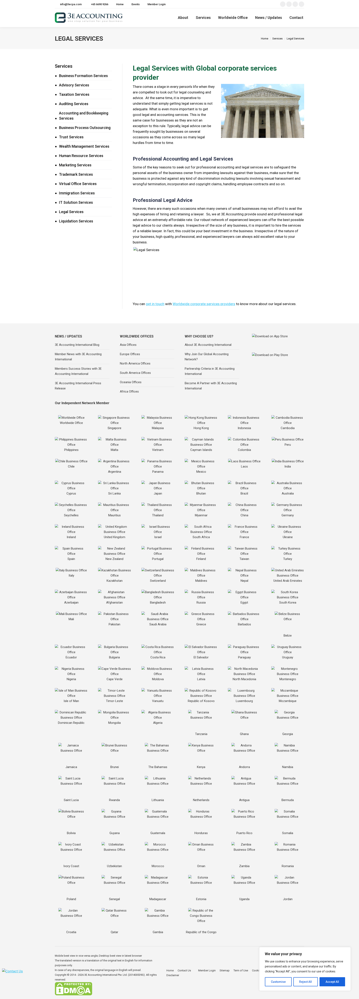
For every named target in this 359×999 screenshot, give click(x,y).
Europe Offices (130, 354)
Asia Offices (128, 345)
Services (64, 66)
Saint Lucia (71, 800)
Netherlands (201, 800)
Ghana (244, 734)
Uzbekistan (114, 866)
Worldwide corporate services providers (204, 304)
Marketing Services (75, 165)
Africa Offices (129, 391)
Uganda (244, 899)
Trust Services (71, 137)
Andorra (244, 767)
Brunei (114, 767)
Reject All (305, 981)
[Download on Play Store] (277, 359)
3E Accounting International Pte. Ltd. (105, 974)
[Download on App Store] (277, 342)
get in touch (155, 304)
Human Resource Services (81, 155)
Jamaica (71, 767)
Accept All (332, 981)
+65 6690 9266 (99, 4)
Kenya (201, 767)
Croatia (71, 932)
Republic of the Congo (201, 932)
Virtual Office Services (78, 184)
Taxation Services (74, 94)
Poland (71, 899)
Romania (288, 866)
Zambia (244, 866)
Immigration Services (77, 193)
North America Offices (135, 363)
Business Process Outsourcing (85, 127)
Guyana (114, 833)
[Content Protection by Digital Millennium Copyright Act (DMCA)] (73, 994)
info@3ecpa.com (71, 4)
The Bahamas (157, 767)
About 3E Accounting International (208, 345)
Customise (278, 981)
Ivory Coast (71, 866)
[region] (305, 969)
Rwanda (114, 800)
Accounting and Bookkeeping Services (83, 115)
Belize (288, 635)
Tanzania (201, 734)
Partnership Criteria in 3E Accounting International (210, 371)
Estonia (201, 899)
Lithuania (158, 800)
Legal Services (71, 212)
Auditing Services (73, 104)
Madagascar (157, 899)
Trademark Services (76, 174)
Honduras (201, 833)
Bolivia (71, 833)
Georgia (287, 734)
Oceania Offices (130, 382)
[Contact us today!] (12, 971)
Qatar (114, 932)
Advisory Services (74, 85)
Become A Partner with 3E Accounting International (211, 385)
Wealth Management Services (84, 146)
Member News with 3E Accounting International (78, 356)
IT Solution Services (76, 202)
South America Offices (135, 373)
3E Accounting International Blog (77, 345)
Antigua (244, 800)
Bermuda (288, 800)
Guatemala (157, 833)
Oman (201, 866)
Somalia (287, 833)
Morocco (158, 866)
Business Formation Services (83, 76)
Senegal (114, 899)
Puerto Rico (244, 833)
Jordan (288, 899)
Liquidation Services (76, 221)
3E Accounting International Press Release (78, 385)
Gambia (158, 932)
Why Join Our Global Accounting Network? (207, 356)
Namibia (287, 767)
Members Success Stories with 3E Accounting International (78, 371)
